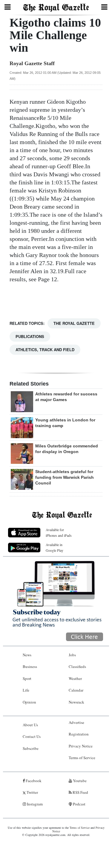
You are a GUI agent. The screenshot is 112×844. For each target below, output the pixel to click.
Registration (79, 734)
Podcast (78, 804)
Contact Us (32, 736)
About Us (30, 724)
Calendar (76, 690)
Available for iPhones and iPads (59, 532)
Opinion (29, 702)
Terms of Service (82, 757)
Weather (75, 678)
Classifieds (77, 666)
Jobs (72, 655)
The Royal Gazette (74, 323)
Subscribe (31, 748)
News (27, 655)
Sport (27, 678)
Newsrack (76, 702)
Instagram (34, 804)
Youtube (79, 780)
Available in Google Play (54, 547)
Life (26, 690)
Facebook (33, 780)
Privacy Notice (81, 746)
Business (30, 666)
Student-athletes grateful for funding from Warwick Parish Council (64, 477)
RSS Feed (80, 792)
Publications (30, 336)
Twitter (32, 792)
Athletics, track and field (45, 349)
